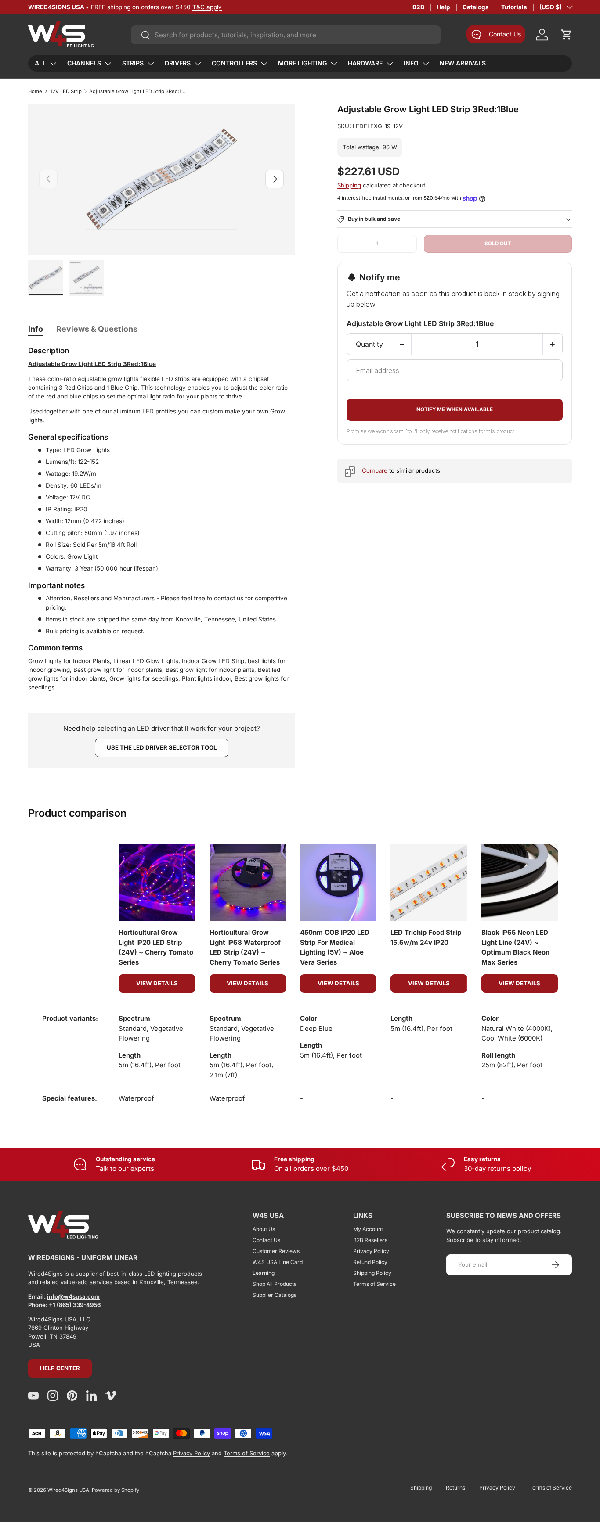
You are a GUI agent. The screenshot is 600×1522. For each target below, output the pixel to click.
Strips (133, 63)
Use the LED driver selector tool (162, 747)
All (40, 63)
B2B (418, 7)
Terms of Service (374, 1284)
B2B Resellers (370, 1240)
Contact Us (266, 1240)
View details (157, 983)
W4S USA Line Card (278, 1262)
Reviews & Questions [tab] (96, 329)
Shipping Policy (372, 1273)
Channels (84, 63)
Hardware (365, 63)
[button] (566, 34)
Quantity (369, 344)
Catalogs (476, 7)
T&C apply (207, 7)
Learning (264, 1273)
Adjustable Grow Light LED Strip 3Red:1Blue (138, 91)
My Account (368, 1229)
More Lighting (302, 63)
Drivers (178, 63)
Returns (455, 1487)
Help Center (60, 1367)
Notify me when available (454, 410)
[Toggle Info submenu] (425, 63)
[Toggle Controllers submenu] (264, 63)
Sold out (497, 244)
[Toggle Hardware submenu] (389, 63)
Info (411, 63)
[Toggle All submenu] (53, 63)
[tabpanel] (161, 519)
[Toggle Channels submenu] (108, 63)
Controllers (234, 63)
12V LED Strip (66, 91)
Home (35, 91)
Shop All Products (274, 1284)
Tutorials (514, 7)
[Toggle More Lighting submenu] (334, 63)
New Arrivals (463, 63)
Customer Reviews (276, 1251)
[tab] (35, 329)
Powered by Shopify (115, 1490)
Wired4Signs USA (68, 1490)
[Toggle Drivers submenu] (197, 63)
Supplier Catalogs (274, 1295)
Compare (374, 470)
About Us (264, 1229)
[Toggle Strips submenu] (150, 63)
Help (443, 7)
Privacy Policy (371, 1251)
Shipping (349, 185)
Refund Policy (370, 1262)
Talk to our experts (125, 1168)
